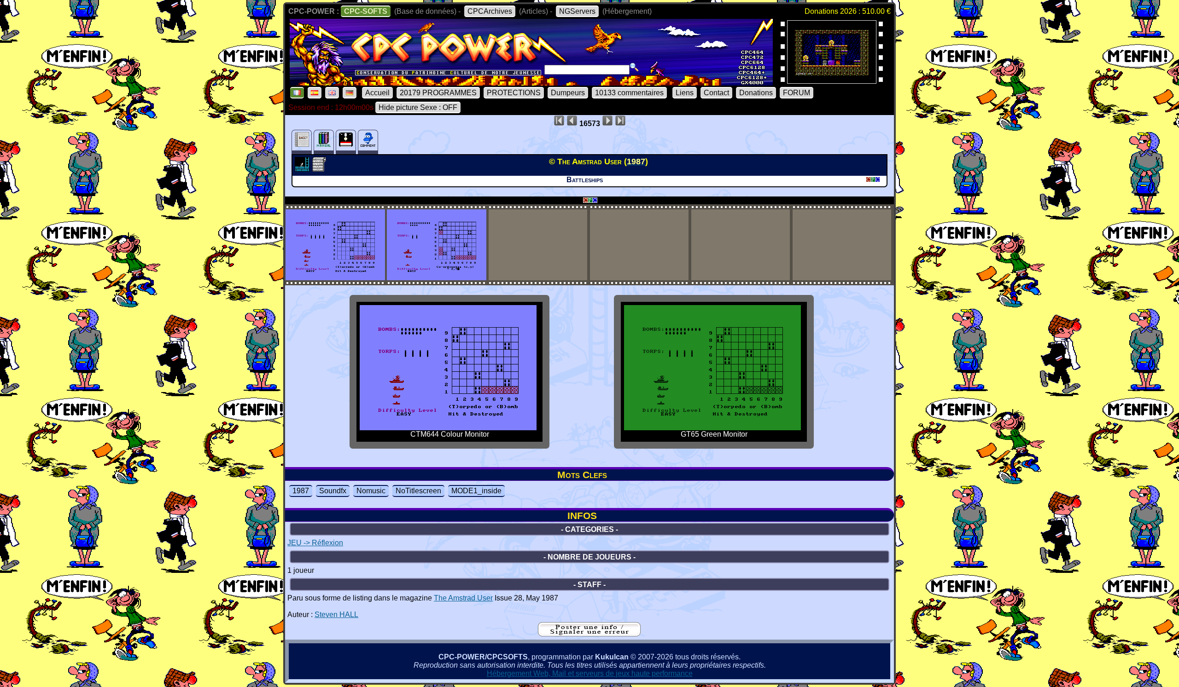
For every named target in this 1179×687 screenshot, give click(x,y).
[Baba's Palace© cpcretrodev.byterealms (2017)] (832, 81)
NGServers (577, 11)
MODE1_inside (476, 491)
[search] (634, 67)
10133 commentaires (629, 93)
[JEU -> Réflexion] (303, 168)
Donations (756, 93)
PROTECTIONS (514, 93)
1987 (300, 491)
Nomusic (370, 491)
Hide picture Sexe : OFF (418, 107)
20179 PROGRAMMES (438, 93)
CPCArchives (489, 11)
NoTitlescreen (418, 491)
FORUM (796, 93)
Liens (685, 93)
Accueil (377, 93)
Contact (716, 93)
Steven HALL (336, 614)
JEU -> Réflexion (315, 543)
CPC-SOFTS (365, 11)
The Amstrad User (463, 598)
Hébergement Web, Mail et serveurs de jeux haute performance (590, 673)
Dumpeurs (568, 93)
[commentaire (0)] (368, 142)
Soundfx (332, 491)
